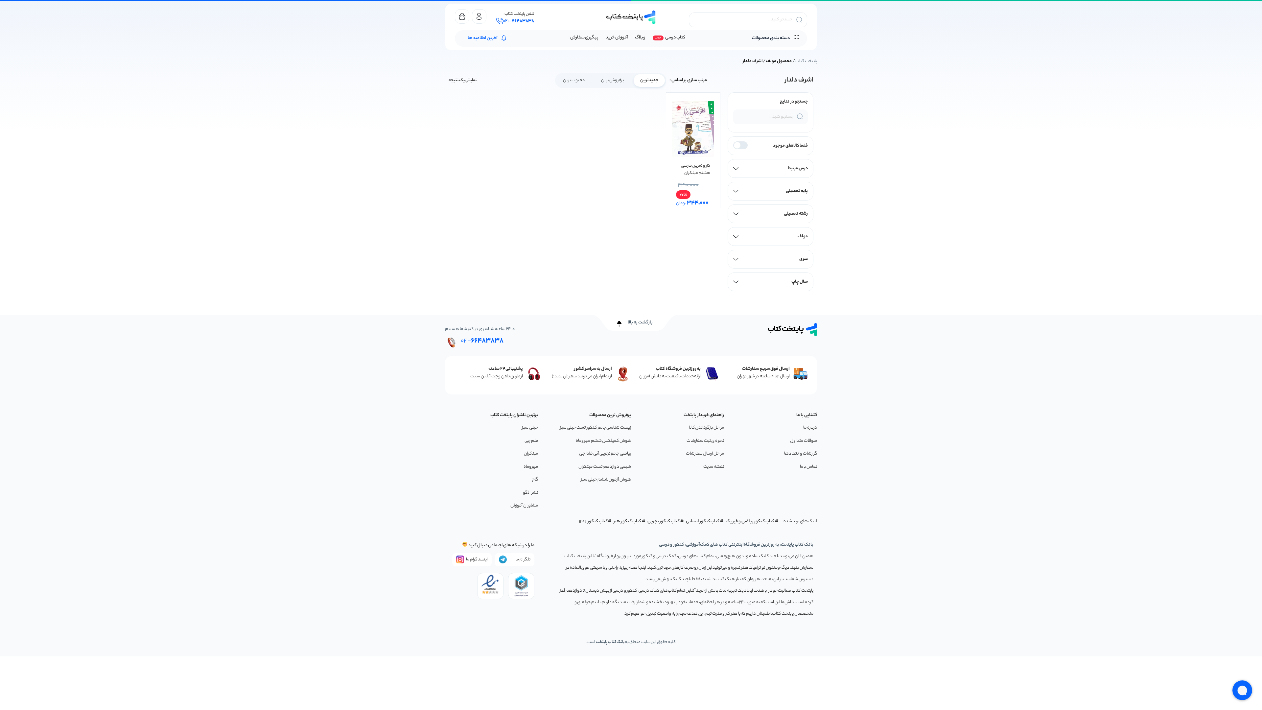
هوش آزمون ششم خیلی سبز (606, 480)
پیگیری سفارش (584, 37)
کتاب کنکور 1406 (593, 521)
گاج (535, 480)
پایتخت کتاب (806, 61)
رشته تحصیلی (796, 214)
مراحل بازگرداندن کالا (706, 428)
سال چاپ (799, 282)
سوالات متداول (803, 441)
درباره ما (810, 428)
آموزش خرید (617, 37)
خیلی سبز (530, 428)
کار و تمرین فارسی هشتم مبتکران (695, 169)
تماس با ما (808, 467)
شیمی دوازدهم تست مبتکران (604, 467)
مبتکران (531, 454)
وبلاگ (640, 37)
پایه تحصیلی (797, 191)
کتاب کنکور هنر (627, 521)
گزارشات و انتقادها (800, 454)
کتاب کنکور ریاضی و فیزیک (750, 521)
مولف (803, 236)
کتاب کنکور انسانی (703, 521)
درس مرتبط (798, 168)
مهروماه (531, 467)
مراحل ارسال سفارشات (705, 454)
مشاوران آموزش (524, 505)
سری (803, 259)
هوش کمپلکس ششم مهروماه (603, 441)
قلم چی (531, 441)
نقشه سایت (713, 467)
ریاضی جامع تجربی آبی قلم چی (605, 454)
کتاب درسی (675, 37)
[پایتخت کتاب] (631, 17)
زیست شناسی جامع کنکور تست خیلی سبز (595, 428)
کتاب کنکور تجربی (663, 521)
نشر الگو (530, 493)
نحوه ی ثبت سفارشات (705, 441)
